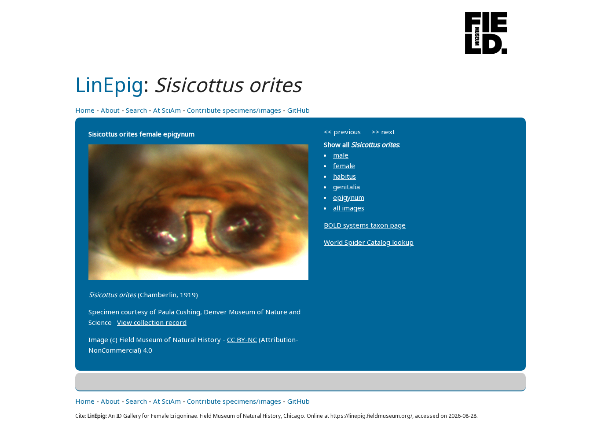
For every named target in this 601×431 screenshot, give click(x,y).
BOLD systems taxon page (365, 225)
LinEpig (109, 84)
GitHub (298, 110)
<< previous (342, 131)
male (340, 155)
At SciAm (167, 110)
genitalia (346, 186)
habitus (344, 176)
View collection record (152, 322)
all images (348, 207)
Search (136, 110)
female (344, 165)
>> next (383, 131)
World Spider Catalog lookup (369, 242)
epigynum (348, 197)
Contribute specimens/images (234, 110)
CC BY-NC (242, 339)
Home (85, 110)
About (110, 110)
